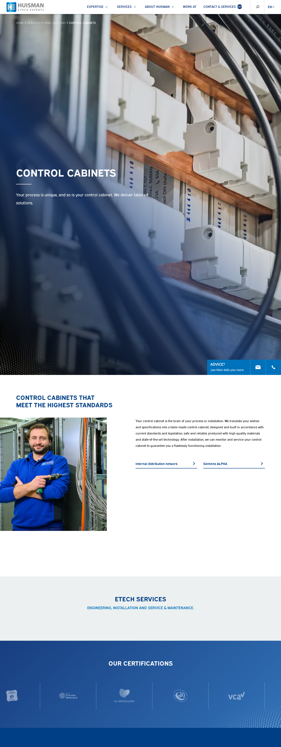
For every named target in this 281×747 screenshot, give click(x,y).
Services (124, 6)
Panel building (54, 23)
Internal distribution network (157, 463)
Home (20, 23)
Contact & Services (222, 6)
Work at (189, 6)
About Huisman (157, 6)
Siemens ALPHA (215, 463)
